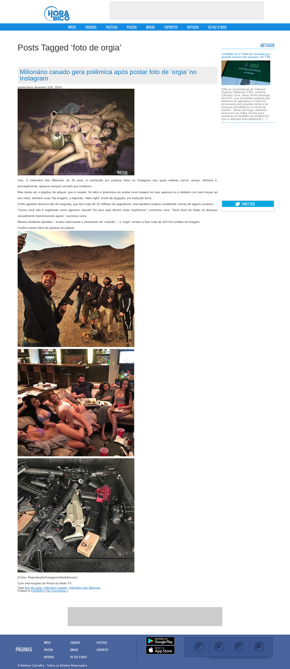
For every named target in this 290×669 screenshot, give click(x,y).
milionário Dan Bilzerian (84, 587)
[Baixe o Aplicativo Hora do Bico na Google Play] (160, 641)
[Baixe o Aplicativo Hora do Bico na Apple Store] (160, 650)
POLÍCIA (132, 27)
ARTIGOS (193, 27)
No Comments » (57, 590)
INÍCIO (72, 27)
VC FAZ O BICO (217, 27)
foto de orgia (33, 587)
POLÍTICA (111, 27)
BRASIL (150, 27)
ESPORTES (171, 27)
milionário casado (55, 587)
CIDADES (90, 27)
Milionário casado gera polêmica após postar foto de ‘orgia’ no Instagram (108, 75)
